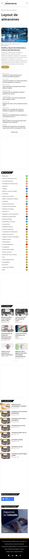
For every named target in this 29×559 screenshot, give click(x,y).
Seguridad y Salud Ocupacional (10, 214)
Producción (5, 176)
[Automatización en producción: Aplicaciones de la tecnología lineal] (7, 328)
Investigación (5, 247)
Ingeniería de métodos (8, 209)
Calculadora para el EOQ (18, 425)
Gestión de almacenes (8, 204)
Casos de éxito (6, 224)
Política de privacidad (13, 549)
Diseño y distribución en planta (10, 198)
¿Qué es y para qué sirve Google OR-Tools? (20, 318)
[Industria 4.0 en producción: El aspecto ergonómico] (7, 346)
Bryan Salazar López (7, 44)
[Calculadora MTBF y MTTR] (5, 435)
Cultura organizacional (8, 259)
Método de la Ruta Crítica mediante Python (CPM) (6, 318)
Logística (4, 188)
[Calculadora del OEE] (5, 449)
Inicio (3, 10)
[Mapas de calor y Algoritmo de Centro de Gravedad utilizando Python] (21, 346)
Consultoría (5, 193)
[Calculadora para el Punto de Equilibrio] (5, 421)
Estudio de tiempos (7, 219)
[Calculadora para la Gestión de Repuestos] (5, 414)
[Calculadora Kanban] (5, 442)
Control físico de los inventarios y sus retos (21, 335)
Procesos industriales (7, 244)
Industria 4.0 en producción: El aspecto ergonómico (7, 353)
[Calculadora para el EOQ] (5, 428)
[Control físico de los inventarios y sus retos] (21, 328)
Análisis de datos (6, 239)
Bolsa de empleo (19, 551)
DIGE (3, 269)
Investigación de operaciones (9, 183)
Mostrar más (14, 132)
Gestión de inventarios (8, 196)
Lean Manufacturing (7, 181)
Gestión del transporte (8, 267)
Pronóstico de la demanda (9, 206)
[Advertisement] (14, 152)
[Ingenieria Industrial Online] (10, 3)
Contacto (22, 549)
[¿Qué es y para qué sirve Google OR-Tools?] (21, 312)
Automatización (6, 242)
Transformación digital (8, 249)
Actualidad (5, 201)
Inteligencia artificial (7, 226)
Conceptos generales (7, 229)
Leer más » (5, 67)
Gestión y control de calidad (9, 191)
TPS (3, 257)
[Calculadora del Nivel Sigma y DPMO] (5, 456)
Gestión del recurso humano (9, 254)
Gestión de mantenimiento (9, 216)
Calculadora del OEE (17, 446)
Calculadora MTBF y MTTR (18, 432)
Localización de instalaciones (9, 231)
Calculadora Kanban (17, 439)
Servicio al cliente (6, 252)
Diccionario (5, 264)
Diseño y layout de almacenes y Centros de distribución (13, 49)
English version (10, 551)
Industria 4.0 (5, 211)
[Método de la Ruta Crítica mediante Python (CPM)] (7, 312)
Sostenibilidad (5, 262)
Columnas (4, 186)
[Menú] (2, 4)
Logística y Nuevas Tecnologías (10, 236)
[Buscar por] (27, 4)
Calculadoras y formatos (8, 221)
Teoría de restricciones (9, 178)
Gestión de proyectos (7, 234)
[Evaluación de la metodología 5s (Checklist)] (5, 407)
